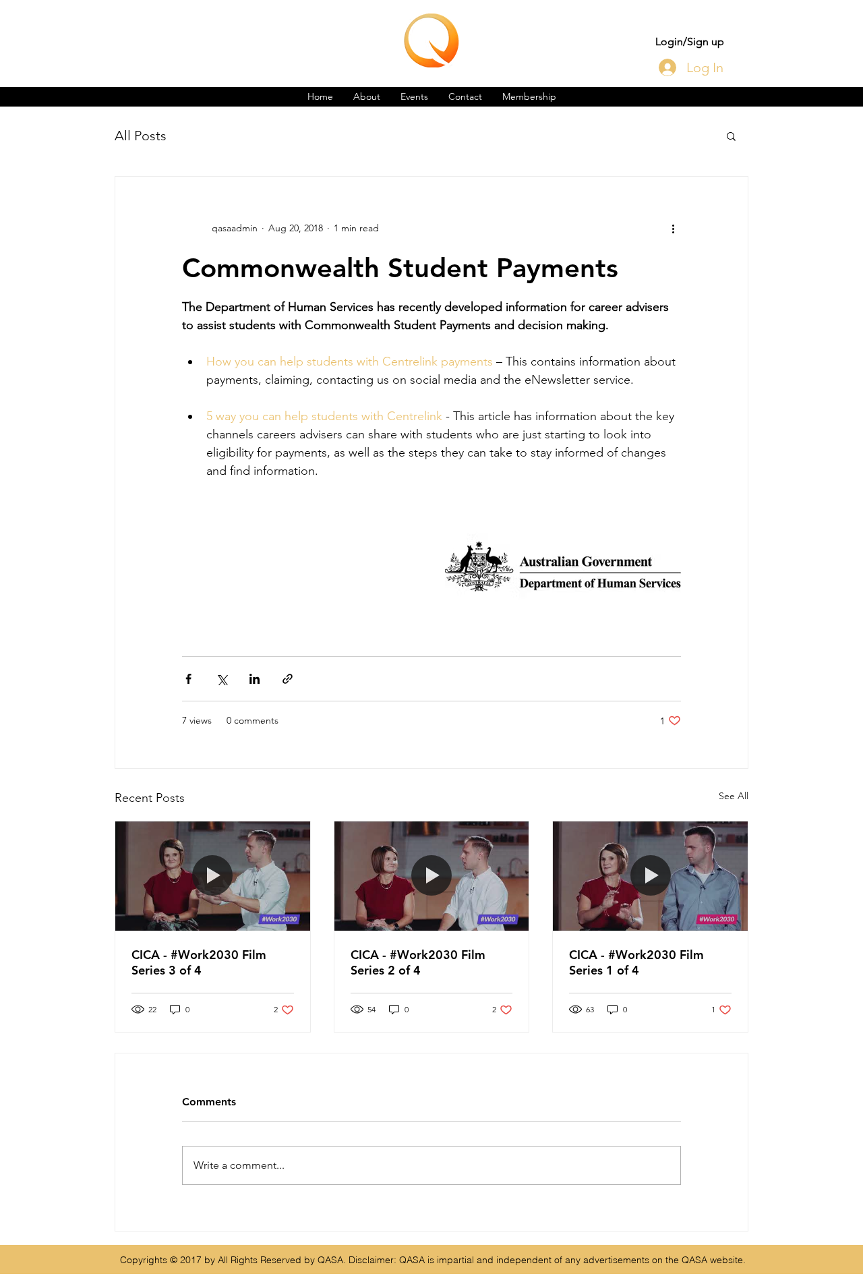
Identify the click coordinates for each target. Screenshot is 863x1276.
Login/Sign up (689, 41)
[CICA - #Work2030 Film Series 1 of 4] (650, 876)
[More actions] (673, 228)
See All (733, 796)
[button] (731, 135)
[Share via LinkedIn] (254, 678)
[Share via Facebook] (188, 678)
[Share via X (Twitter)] (221, 678)
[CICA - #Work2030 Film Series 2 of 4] (431, 876)
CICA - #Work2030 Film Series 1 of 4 (636, 962)
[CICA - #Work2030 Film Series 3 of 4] (212, 876)
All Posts (141, 135)
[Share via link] (287, 678)
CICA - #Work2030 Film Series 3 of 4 (198, 962)
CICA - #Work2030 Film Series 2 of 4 (418, 962)
